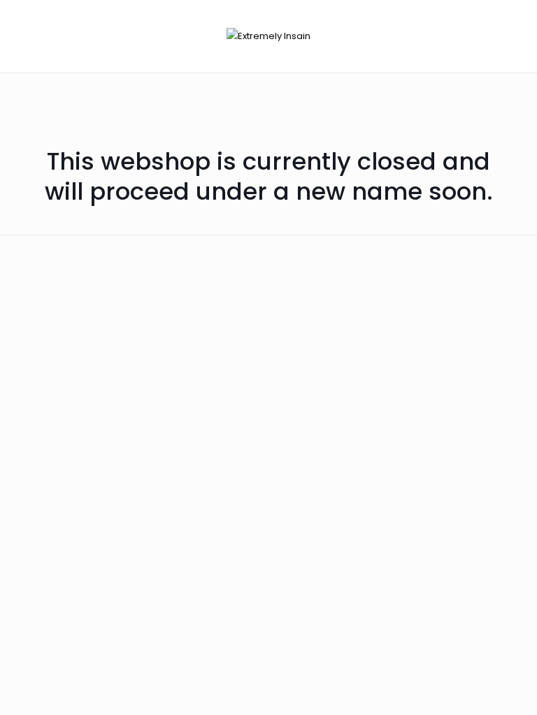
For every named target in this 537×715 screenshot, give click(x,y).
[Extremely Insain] (268, 36)
